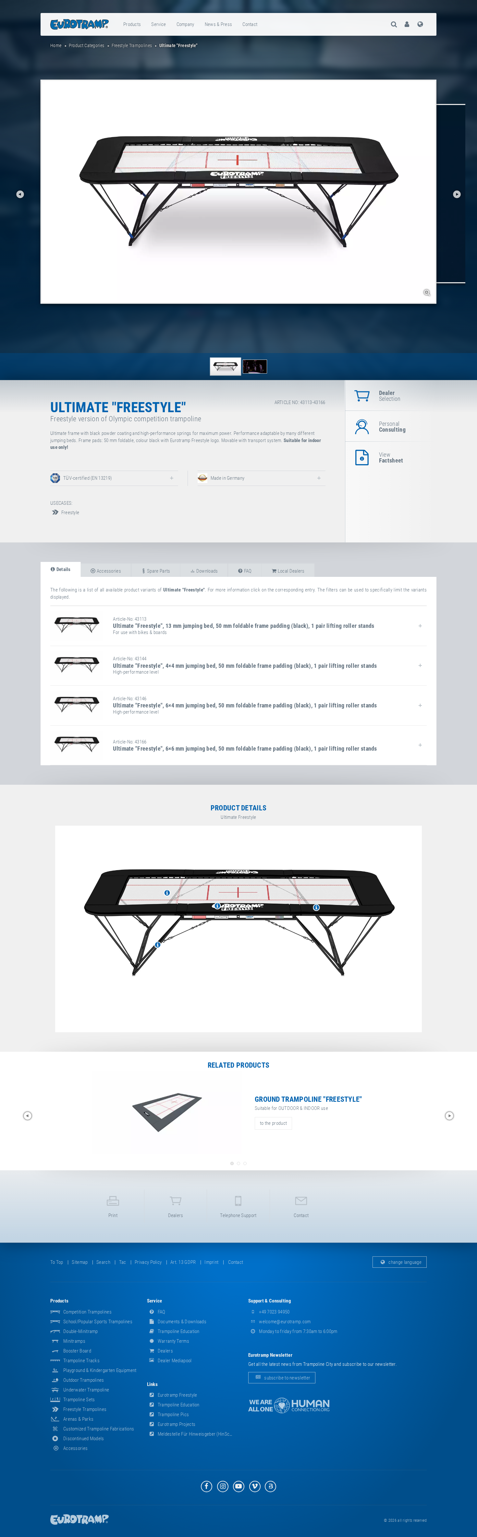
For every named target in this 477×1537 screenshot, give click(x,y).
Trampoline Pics (173, 1414)
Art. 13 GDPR (183, 1262)
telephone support (238, 1215)
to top (56, 1262)
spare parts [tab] (158, 571)
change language (404, 1262)
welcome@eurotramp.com (284, 1322)
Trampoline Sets (79, 1400)
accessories (75, 1448)
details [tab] (62, 569)
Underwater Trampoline (86, 1390)
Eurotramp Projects (176, 1424)
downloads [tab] (206, 571)
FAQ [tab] (247, 571)
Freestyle (69, 512)
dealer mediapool (174, 1361)
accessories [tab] (108, 571)
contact (249, 24)
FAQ (161, 1312)
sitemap (80, 1262)
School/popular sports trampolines (97, 1322)
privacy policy (148, 1262)
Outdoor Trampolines (83, 1380)
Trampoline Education (178, 1331)
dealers (175, 1215)
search (103, 1262)
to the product (273, 1123)
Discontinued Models (83, 1439)
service (158, 24)
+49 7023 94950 (274, 1312)
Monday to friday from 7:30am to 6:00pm (297, 1331)
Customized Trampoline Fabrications (98, 1429)
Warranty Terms (173, 1341)
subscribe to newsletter (286, 1377)
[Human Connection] (288, 1406)
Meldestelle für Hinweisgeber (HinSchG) (197, 1434)
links (152, 1384)
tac (122, 1262)
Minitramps (74, 1341)
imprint (211, 1262)
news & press (218, 24)
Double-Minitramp (80, 1331)
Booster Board (77, 1351)
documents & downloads (182, 1322)
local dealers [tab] (291, 571)
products (132, 24)
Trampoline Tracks (81, 1361)
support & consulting (269, 1301)
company (185, 24)
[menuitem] (132, 24)
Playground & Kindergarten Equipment (100, 1370)
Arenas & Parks (78, 1419)
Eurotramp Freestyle (177, 1395)
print (113, 1215)
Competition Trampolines (87, 1312)
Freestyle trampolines (84, 1409)
